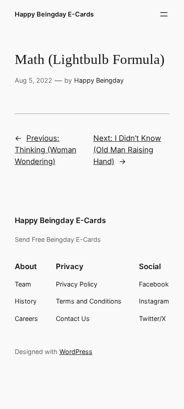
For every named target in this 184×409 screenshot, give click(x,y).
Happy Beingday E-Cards (54, 14)
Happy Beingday (99, 80)
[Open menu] (164, 14)
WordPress (75, 351)
